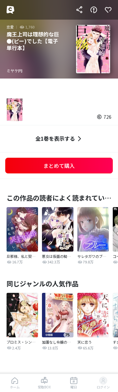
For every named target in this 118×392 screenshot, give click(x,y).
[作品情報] (93, 10)
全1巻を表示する (55, 138)
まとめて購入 (59, 165)
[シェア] (79, 10)
